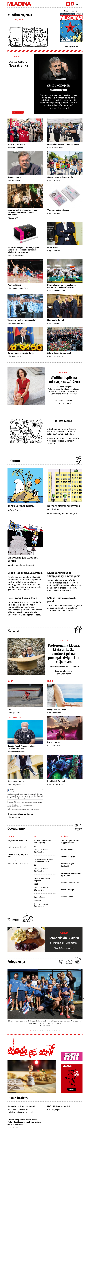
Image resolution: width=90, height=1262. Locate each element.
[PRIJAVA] (72, 4)
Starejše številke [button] (70, 11)
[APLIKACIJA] (68, 4)
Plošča (64, 836)
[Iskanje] (77, 4)
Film (36, 836)
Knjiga (11, 836)
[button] (30, 1030)
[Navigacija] (81, 4)
